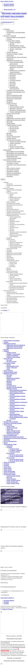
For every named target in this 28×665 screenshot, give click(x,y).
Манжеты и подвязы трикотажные (13, 378)
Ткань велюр (8, 468)
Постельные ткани (9, 474)
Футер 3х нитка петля (16, 461)
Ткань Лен (10, 429)
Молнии (9, 381)
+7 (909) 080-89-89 (6, 22)
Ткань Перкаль (11, 479)
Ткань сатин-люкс (12, 482)
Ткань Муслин (8, 358)
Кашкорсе (10, 446)
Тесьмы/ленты (11, 385)
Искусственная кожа (10, 435)
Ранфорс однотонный (13, 357)
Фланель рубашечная (13, 432)
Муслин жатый (11, 361)
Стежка (6, 342)
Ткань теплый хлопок (13, 431)
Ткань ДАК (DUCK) (9, 462)
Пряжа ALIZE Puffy (9, 473)
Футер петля (10, 458)
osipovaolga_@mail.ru (7, 598)
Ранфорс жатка (11, 352)
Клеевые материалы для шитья (14, 437)
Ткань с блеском (12, 367)
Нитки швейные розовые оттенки (17, 405)
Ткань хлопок (8, 424)
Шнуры (9, 420)
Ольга (5, 310)
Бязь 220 (9, 477)
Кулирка (9, 447)
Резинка (9, 384)
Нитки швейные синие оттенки (17, 411)
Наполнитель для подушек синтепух (15, 438)
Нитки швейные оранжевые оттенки (18, 402)
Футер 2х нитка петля (16, 459)
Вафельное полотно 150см (15, 346)
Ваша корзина (9, 9)
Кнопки (9, 376)
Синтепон (7, 440)
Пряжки (9, 382)
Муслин (9, 360)
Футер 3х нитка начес (16, 456)
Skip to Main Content (7, 1)
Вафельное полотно (10, 343)
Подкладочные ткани (10, 372)
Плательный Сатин (13, 434)
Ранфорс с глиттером (13, 354)
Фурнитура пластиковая (14, 387)
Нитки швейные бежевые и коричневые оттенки (18, 390)
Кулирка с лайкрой (16, 450)
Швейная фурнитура (10, 373)
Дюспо (9, 364)
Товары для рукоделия (11, 421)
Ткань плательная (9, 471)
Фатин (6, 443)
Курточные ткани (9, 363)
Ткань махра (8, 470)
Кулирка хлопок (15, 452)
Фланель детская (12, 427)
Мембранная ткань (13, 366)
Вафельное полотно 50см (14, 348)
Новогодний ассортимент (12, 340)
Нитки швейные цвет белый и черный (18, 417)
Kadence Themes (7, 609)
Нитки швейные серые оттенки (17, 408)
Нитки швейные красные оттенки (18, 399)
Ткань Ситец (10, 426)
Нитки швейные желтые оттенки (17, 393)
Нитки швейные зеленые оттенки (17, 396)
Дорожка (6, 464)
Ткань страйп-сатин (13, 483)
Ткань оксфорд (8, 370)
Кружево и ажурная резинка (13, 423)
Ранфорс (6, 351)
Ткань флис (7, 467)
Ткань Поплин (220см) (13, 480)
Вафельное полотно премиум (16, 345)
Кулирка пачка (14, 449)
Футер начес (10, 453)
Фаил (8, 369)
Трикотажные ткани (10, 444)
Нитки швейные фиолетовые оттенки (16, 414)
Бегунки (9, 375)
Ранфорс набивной (12, 355)
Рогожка (6, 465)
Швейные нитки (12, 388)
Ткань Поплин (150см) (13, 476)
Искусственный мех (10, 441)
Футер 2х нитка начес (16, 455)
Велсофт (6, 349)
